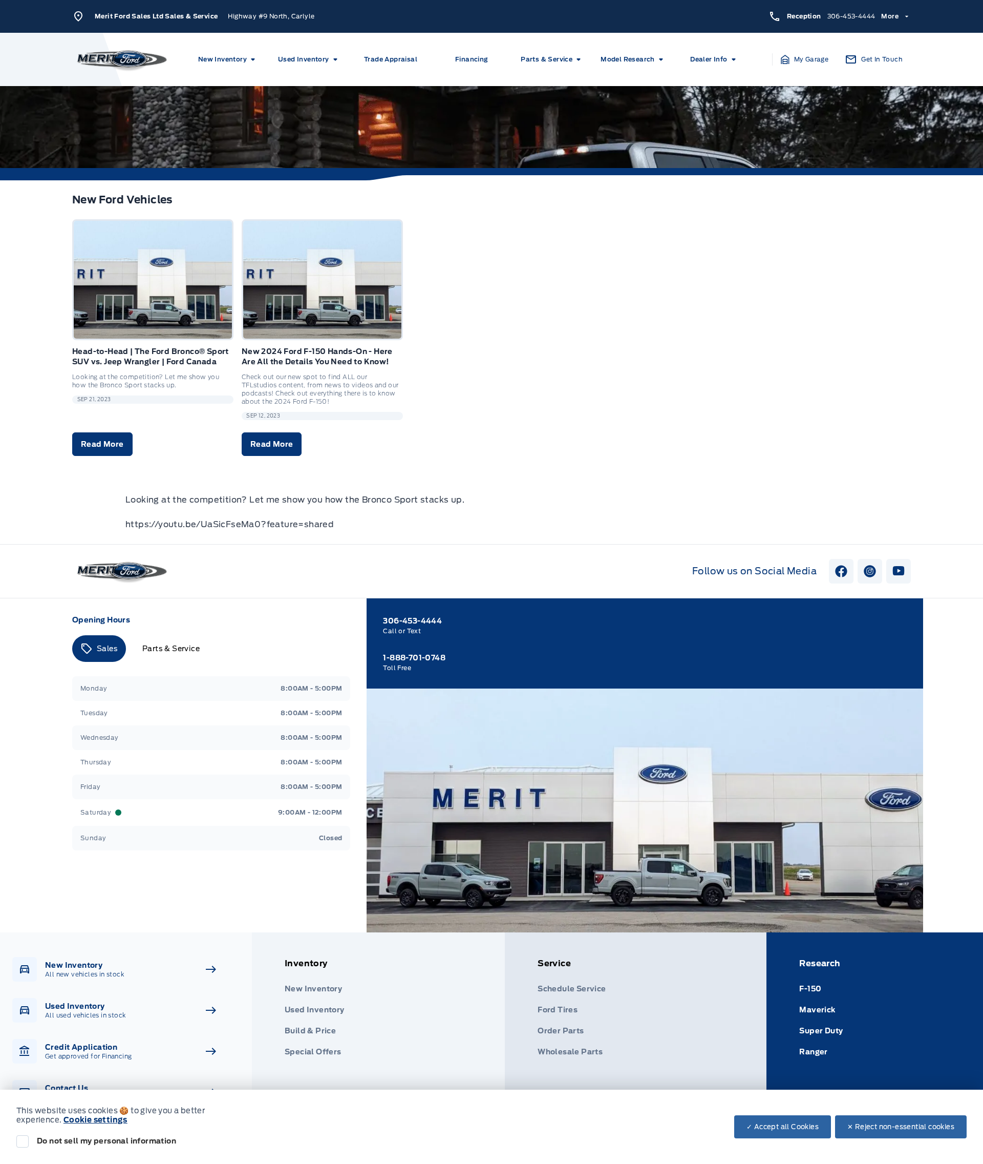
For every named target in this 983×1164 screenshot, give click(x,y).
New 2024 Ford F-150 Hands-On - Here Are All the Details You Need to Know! (317, 356)
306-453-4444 (851, 16)
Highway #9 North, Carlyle (271, 16)
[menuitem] (228, 59)
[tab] (99, 648)
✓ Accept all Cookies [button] (782, 1127)
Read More (102, 444)
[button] (805, 59)
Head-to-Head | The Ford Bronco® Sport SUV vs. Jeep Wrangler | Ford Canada (150, 356)
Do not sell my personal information (106, 1141)
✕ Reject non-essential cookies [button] (900, 1127)
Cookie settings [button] (95, 1120)
